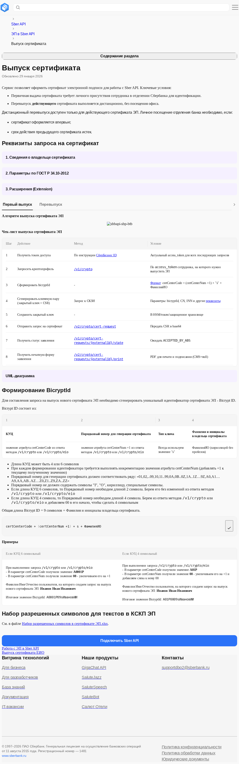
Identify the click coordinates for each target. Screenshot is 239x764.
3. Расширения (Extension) (29, 189)
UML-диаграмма (20, 376)
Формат (155, 283)
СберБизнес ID (106, 255)
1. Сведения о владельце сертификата (40, 157)
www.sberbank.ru (14, 755)
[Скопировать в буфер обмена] (229, 525)
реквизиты (213, 301)
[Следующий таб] (234, 204)
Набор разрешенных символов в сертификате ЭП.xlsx (65, 624)
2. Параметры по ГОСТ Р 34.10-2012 (37, 173)
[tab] (17, 204)
